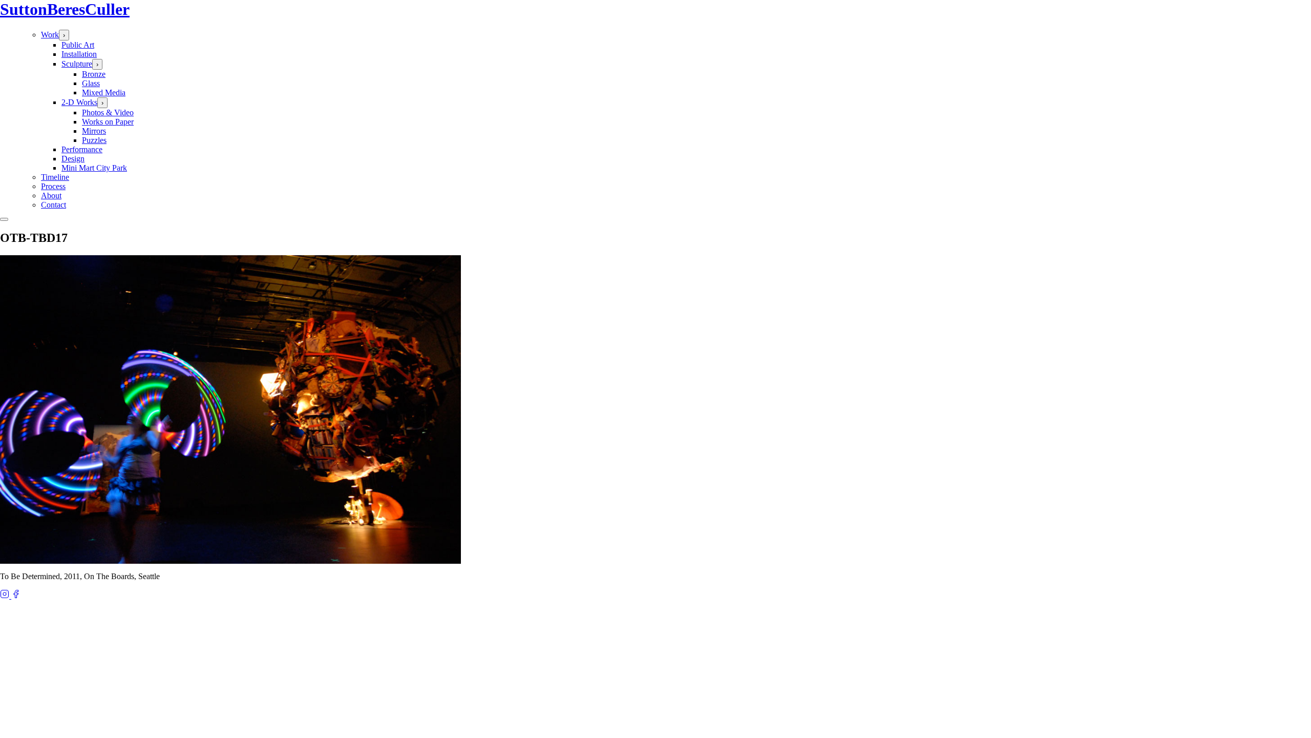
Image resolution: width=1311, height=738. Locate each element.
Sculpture (76, 63)
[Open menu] (4, 219)
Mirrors (94, 131)
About (51, 195)
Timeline (55, 177)
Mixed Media (103, 92)
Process (53, 186)
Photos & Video (108, 112)
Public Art (77, 44)
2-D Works (79, 102)
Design (72, 158)
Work (50, 34)
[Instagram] (5, 595)
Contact (53, 204)
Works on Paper (108, 121)
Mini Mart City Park (94, 167)
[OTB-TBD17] (230, 561)
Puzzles (94, 140)
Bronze (93, 74)
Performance (81, 149)
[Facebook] (15, 595)
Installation (79, 54)
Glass (91, 83)
